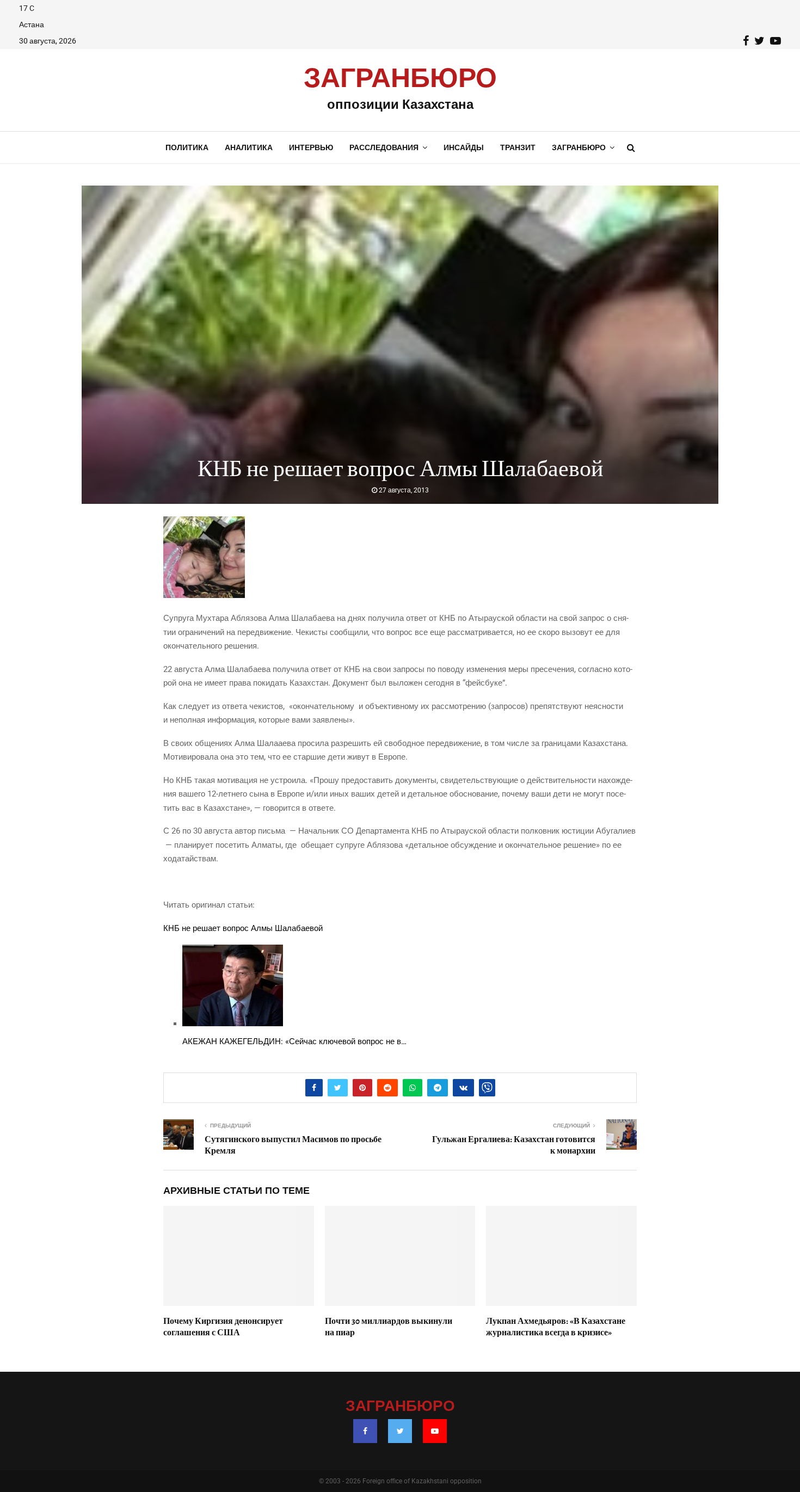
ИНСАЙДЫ (464, 147)
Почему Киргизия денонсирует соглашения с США (223, 1327)
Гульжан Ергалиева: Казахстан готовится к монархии (513, 1145)
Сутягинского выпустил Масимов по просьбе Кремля (293, 1145)
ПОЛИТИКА (186, 147)
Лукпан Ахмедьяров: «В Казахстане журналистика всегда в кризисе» (555, 1327)
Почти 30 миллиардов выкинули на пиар (388, 1327)
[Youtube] (435, 1431)
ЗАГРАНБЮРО (400, 79)
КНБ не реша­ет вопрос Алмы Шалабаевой (243, 928)
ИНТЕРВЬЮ (311, 147)
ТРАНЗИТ (518, 147)
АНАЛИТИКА (249, 147)
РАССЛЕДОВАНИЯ (384, 147)
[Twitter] (400, 1431)
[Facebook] (365, 1431)
